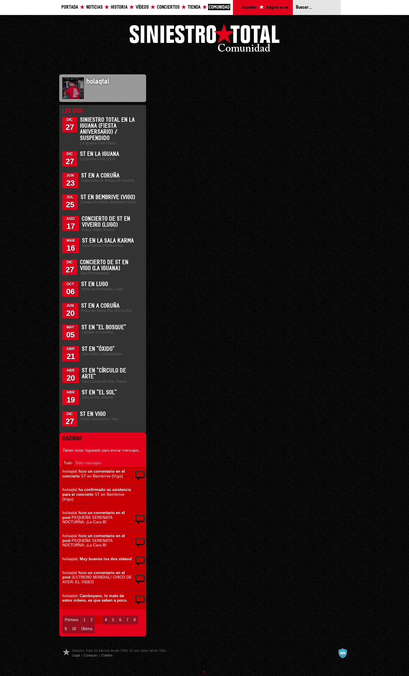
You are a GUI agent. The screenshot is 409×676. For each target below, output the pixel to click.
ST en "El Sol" (99, 392)
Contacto (90, 655)
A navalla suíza (342, 653)
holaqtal (69, 471)
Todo (68, 463)
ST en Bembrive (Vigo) (108, 197)
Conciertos (168, 7)
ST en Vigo (93, 414)
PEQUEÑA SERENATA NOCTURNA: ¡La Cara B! (87, 520)
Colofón (106, 655)
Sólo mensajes (88, 463)
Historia (119, 7)
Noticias (94, 7)
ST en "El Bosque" (103, 327)
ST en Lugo (94, 284)
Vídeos (142, 7)
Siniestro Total (204, 39)
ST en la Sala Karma (108, 241)
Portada (69, 7)
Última (86, 629)
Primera (71, 620)
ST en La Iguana (99, 154)
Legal (76, 655)
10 (74, 629)
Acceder (249, 7)
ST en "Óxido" (98, 349)
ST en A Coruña (100, 175)
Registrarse (277, 7)
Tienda (194, 7)
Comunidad (219, 7)
